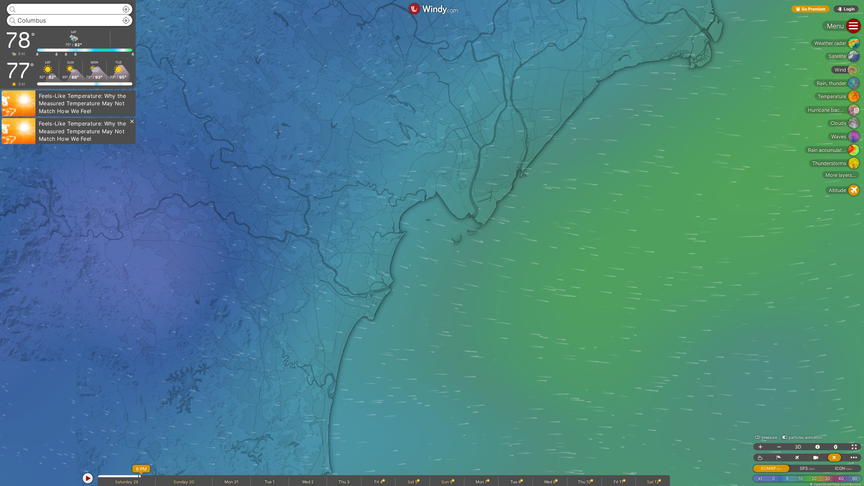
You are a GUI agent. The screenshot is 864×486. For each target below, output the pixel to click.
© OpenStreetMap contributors (835, 484)
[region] (432, 243)
